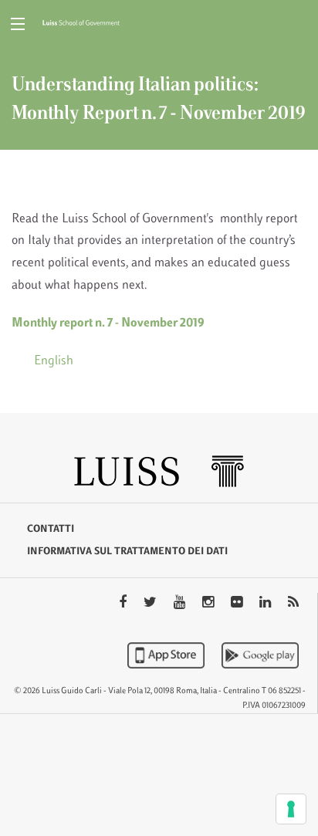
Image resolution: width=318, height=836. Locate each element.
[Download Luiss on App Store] (167, 655)
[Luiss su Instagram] (209, 603)
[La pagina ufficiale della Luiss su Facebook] (124, 603)
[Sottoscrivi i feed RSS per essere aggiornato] (293, 603)
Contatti (50, 529)
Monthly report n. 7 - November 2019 (108, 323)
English (53, 361)
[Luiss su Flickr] (238, 603)
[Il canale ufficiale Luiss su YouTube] (181, 603)
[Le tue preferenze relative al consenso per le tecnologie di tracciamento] (291, 809)
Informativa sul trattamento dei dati (127, 552)
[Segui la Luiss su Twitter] (152, 603)
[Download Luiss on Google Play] (260, 655)
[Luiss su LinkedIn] (266, 603)
